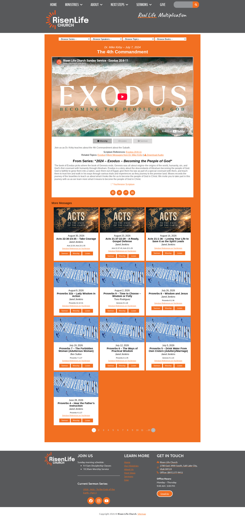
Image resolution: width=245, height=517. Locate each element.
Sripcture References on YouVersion (76, 249)
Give (162, 4)
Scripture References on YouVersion (76, 361)
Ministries (72, 4)
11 (142, 430)
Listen (124, 141)
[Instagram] (98, 500)
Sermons (142, 4)
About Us (129, 469)
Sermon (144, 141)
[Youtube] (106, 500)
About (95, 4)
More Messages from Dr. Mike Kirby (124, 155)
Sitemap (142, 513)
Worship (103, 141)
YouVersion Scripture (124, 184)
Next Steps (117, 4)
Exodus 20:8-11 (134, 152)
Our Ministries (131, 465)
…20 (148, 430)
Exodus (101, 155)
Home (53, 4)
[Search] (196, 4)
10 (137, 430)
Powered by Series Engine (182, 438)
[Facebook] (90, 500)
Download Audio (155, 155)
